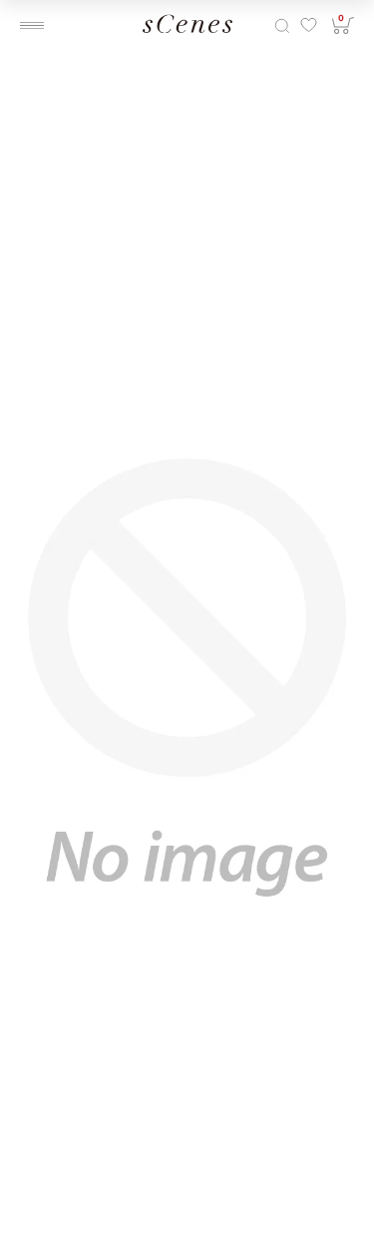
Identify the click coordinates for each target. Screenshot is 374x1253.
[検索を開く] (282, 25)
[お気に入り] (306, 25)
